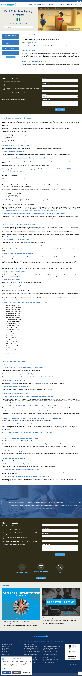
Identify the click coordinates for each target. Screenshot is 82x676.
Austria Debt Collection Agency (31, 646)
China (46, 376)
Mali (34, 210)
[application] (74, 1)
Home (20, 641)
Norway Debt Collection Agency (50, 648)
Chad (40, 383)
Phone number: (46, 88)
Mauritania (37, 210)
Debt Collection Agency (28, 641)
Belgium (54, 376)
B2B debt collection (27, 242)
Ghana (16, 210)
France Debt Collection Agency (31, 656)
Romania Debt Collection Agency (50, 652)
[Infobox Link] (22, 568)
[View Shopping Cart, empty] (78, 1)
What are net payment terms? (51, 618)
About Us (48, 641)
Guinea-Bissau (25, 210)
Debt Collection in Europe (29, 644)
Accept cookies (6, 672)
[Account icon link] (80, 1)
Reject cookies (16, 672)
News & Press (59, 641)
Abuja (67, 45)
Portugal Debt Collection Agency (50, 651)
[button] (8, 1)
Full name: (44, 78)
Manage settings (26, 672)
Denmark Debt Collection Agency (31, 652)
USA (49, 376)
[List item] (68, 664)
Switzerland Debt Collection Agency (51, 659)
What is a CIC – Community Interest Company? (17, 621)
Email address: (45, 83)
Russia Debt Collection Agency (50, 654)
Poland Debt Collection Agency (50, 649)
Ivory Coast (8, 210)
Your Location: (45, 94)
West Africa (14, 383)
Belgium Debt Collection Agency (31, 648)
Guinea (20, 210)
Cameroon (46, 383)
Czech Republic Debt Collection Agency (32, 651)
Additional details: (46, 99)
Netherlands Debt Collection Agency (51, 646)
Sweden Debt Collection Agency (50, 657)
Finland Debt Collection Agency (31, 654)
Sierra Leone (50, 210)
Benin (67, 208)
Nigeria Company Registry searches (19, 220)
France (42, 376)
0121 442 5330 (19, 97)
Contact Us (53, 641)
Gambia (13, 210)
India (27, 376)
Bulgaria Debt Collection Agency (31, 649)
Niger (42, 210)
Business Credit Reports (39, 641)
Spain (30, 376)
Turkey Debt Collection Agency (50, 660)
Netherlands (34, 376)
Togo (57, 210)
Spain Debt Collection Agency (50, 656)
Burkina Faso (72, 208)
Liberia (31, 210)
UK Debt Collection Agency (49, 662)
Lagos (62, 45)
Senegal (45, 210)
